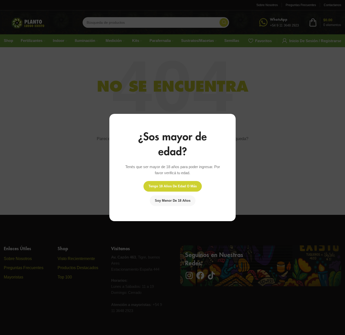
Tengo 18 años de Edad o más (173, 186)
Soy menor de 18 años (172, 200)
